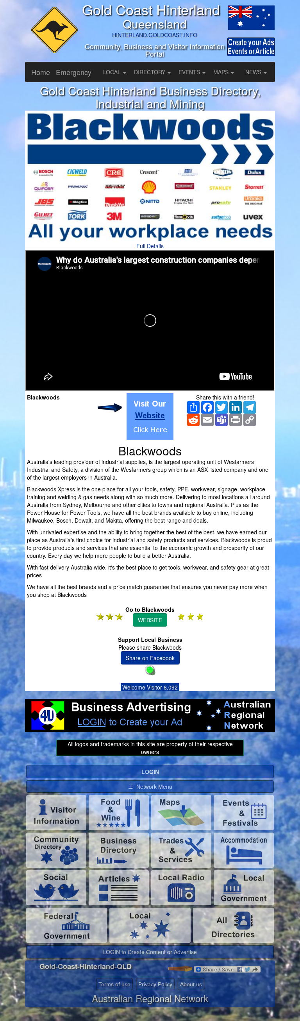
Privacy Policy (155, 984)
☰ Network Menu (150, 786)
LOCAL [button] (112, 72)
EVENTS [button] (190, 72)
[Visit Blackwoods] (150, 416)
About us (191, 984)
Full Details (150, 246)
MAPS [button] (221, 72)
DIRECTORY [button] (150, 72)
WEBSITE (150, 620)
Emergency (73, 72)
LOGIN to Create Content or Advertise (150, 952)
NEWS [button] (254, 72)
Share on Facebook (150, 658)
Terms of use (114, 984)
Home (40, 72)
